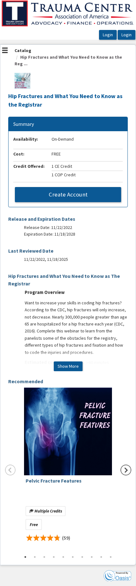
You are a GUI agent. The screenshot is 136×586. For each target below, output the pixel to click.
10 (111, 557)
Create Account (68, 194)
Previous (10, 470)
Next (126, 470)
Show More (68, 366)
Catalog (23, 50)
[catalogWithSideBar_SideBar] (5, 51)
